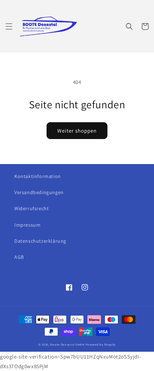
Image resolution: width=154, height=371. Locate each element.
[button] (9, 26)
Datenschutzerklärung (40, 241)
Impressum (27, 225)
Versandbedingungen (39, 192)
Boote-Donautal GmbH (67, 344)
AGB (19, 257)
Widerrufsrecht (31, 208)
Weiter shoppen (77, 130)
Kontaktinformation (37, 176)
